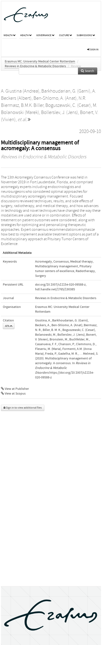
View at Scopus (15, 393)
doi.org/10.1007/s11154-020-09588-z (60, 285)
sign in (94, 49)
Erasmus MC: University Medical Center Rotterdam (40, 61)
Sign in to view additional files (23, 407)
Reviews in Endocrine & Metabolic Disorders (35, 66)
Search (89, 71)
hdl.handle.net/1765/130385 (55, 289)
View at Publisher (16, 389)
